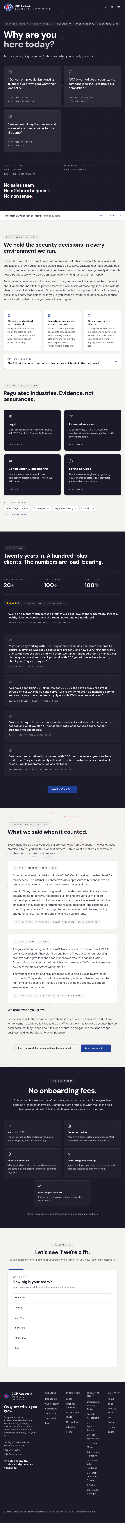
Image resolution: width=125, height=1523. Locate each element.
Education (86, 508)
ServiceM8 (50, 1429)
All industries (14, 514)
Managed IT (51, 1409)
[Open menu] (118, 7)
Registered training (63, 508)
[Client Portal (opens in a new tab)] (112, 7)
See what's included (106, 216)
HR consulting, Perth (38, 769)
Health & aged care (15, 508)
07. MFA (91, 1496)
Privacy (111, 1438)
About (111, 1409)
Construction (72, 1423)
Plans (48, 1434)
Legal (69, 1409)
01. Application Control (92, 1437)
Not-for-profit (39, 508)
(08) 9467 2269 (12, 1460)
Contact (112, 1433)
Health (69, 1428)
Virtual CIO (50, 1424)
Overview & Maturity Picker (93, 1416)
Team (110, 1414)
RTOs (69, 1442)
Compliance (51, 1419)
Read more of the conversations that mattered (46, 1048)
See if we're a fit (62, 789)
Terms (111, 1442)
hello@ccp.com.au (13, 1465)
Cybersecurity (52, 1414)
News (110, 1428)
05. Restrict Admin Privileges (92, 1475)
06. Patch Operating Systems (92, 1487)
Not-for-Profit (73, 1433)
